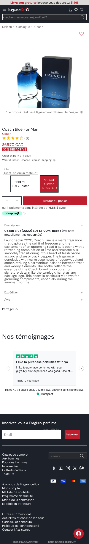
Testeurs (8, 474)
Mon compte (11, 488)
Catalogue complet (15, 454)
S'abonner (72, 434)
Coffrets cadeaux (14, 470)
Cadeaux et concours (17, 522)
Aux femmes (10, 458)
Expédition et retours (16, 504)
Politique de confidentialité (20, 526)
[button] (81, 9)
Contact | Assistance (16, 529)
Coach (38, 27)
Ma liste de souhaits (16, 492)
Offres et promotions (16, 514)
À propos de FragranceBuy (20, 484)
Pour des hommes (14, 462)
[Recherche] (82, 17)
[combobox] (44, 17)
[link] (15, 138)
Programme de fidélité (17, 496)
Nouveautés (10, 466)
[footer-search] (81, 456)
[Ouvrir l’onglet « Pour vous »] (78, 533)
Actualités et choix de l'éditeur (23, 518)
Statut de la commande (18, 500)
